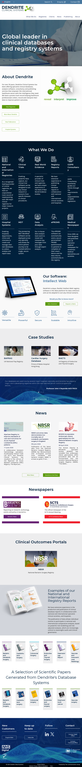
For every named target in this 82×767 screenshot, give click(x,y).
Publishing (68, 17)
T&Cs (51, 766)
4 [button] (43, 392)
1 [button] (38, 392)
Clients (52, 17)
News (59, 17)
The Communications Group (72, 764)
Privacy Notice (41, 764)
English (7, 2)
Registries (43, 17)
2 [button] (40, 392)
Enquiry (60, 2)
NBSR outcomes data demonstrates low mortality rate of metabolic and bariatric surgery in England (40, 437)
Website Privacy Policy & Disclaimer (38, 766)
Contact (74, 2)
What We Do (31, 17)
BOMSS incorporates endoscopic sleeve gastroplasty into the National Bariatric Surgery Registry (68, 438)
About (77, 17)
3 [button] (41, 392)
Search (48, 2)
